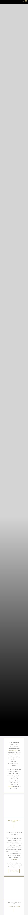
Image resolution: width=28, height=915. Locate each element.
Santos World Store (13, 750)
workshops (10, 786)
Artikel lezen (14, 871)
